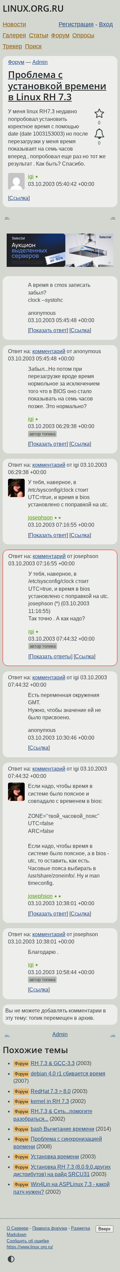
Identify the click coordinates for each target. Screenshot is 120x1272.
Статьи (38, 35)
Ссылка (18, 198)
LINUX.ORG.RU (33, 8)
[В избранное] (99, 114)
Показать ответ (48, 330)
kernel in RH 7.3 (50, 1101)
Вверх (104, 1228)
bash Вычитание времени (62, 1129)
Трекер (12, 46)
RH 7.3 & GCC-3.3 (53, 1063)
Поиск (33, 46)
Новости (14, 24)
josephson (40, 517)
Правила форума (49, 1228)
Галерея (14, 35)
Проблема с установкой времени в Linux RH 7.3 (57, 85)
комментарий (48, 351)
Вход (106, 24)
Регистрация (76, 24)
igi (31, 176)
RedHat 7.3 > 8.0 (51, 1091)
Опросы (83, 35)
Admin (40, 62)
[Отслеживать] (99, 134)
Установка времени (55, 1156)
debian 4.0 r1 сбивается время (68, 1073)
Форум (60, 35)
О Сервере (17, 1228)
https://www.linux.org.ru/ (30, 1246)
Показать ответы (50, 656)
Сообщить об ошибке (28, 1240)
